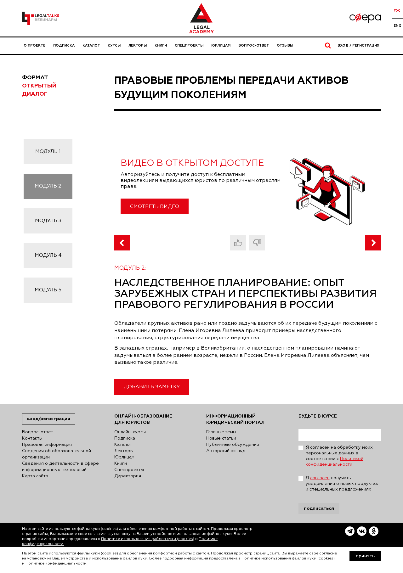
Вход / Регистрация (358, 45)
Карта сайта (35, 476)
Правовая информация (47, 444)
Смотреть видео (154, 206)
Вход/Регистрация (48, 418)
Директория (127, 476)
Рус (397, 10)
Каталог (91, 45)
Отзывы (285, 45)
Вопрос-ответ (253, 45)
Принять (365, 556)
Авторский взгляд (225, 451)
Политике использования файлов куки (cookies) (147, 539)
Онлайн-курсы (130, 432)
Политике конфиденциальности (56, 563)
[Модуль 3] (373, 242)
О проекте (34, 45)
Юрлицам (220, 45)
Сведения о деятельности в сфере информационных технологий (60, 466)
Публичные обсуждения (232, 444)
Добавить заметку (152, 387)
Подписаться (319, 508)
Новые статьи (221, 438)
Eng (397, 26)
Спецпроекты (189, 45)
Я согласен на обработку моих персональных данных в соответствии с (339, 456)
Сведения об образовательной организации (56, 454)
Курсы (114, 45)
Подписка (64, 45)
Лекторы (137, 45)
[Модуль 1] (122, 242)
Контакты (32, 438)
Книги (161, 45)
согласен (320, 478)
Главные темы (221, 432)
